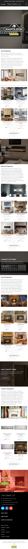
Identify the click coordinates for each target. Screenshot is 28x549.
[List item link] (14, 498)
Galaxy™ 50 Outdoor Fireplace (7, 453)
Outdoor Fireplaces (7, 436)
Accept (14, 546)
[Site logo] (14, 4)
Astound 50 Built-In (7, 214)
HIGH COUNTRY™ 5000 (20, 345)
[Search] (26, 4)
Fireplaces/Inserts (7, 326)
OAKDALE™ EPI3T (7, 324)
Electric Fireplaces (7, 215)
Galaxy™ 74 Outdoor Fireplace (7, 434)
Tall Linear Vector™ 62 (20, 100)
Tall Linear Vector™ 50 (7, 100)
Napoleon (7, 104)
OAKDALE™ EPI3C (20, 324)
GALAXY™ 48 (20, 455)
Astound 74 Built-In (7, 235)
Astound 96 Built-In (21, 235)
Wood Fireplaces (7, 325)
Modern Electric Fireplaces (7, 216)
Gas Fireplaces (7, 102)
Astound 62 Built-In (21, 214)
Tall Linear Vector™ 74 (7, 122)
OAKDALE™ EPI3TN (7, 345)
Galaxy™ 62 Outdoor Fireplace (20, 434)
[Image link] (8, 495)
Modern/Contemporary (7, 103)
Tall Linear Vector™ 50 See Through (20, 122)
